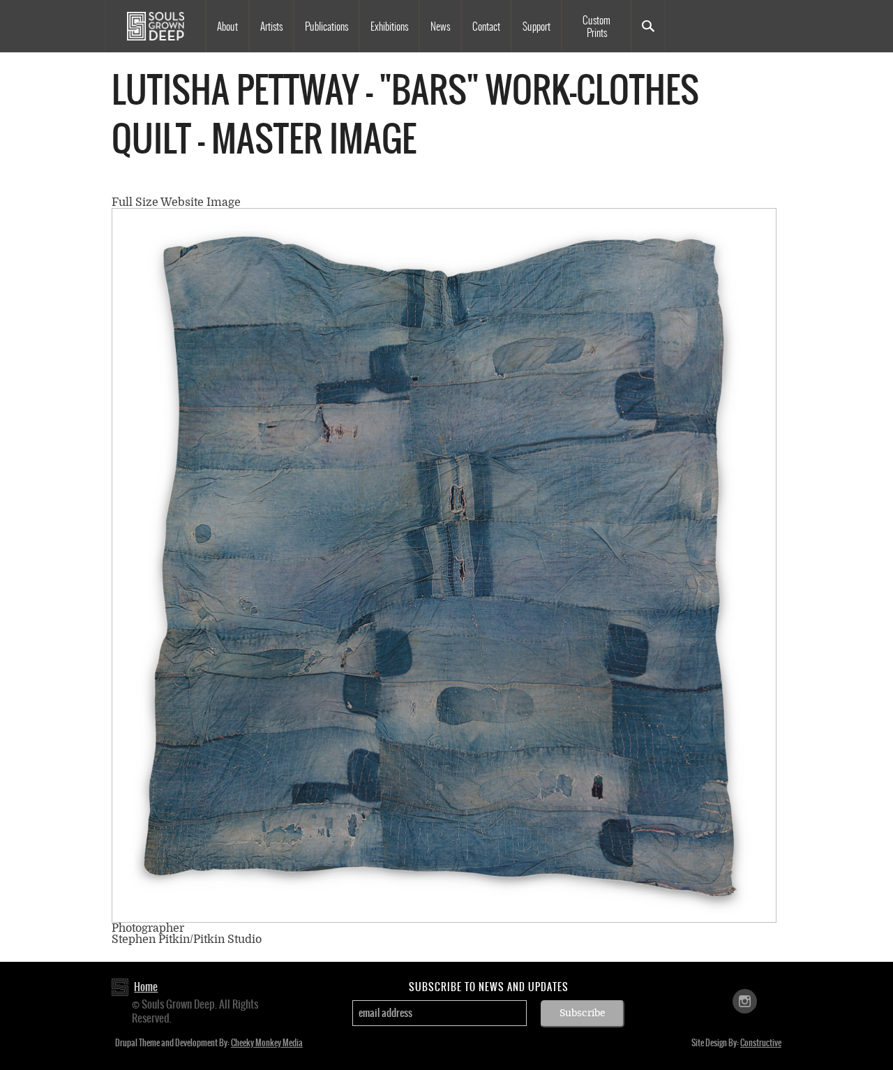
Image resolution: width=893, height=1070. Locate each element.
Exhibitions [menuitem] (389, 26)
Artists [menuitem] (271, 26)
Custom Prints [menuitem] (596, 26)
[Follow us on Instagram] (745, 1001)
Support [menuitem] (536, 26)
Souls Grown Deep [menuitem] (155, 26)
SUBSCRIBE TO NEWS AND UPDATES (489, 987)
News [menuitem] (440, 26)
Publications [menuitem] (326, 26)
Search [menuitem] (648, 26)
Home (146, 987)
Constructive (760, 1042)
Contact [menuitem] (486, 26)
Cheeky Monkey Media (267, 1042)
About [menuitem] (227, 26)
